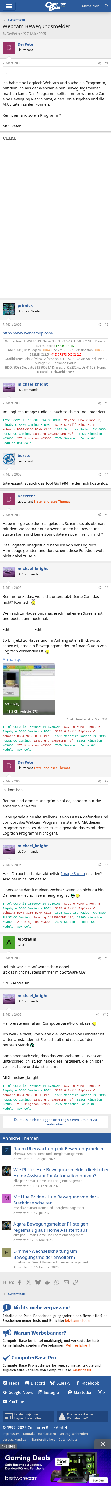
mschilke (19, 1208)
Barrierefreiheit (43, 1439)
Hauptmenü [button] (9, 6)
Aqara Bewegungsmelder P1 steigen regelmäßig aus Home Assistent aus (50, 1227)
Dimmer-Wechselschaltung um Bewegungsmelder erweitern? (45, 1254)
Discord (38, 1383)
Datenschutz (67, 1439)
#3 (106, 403)
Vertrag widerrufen (73, 1434)
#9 (106, 958)
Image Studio (73, 873)
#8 (106, 865)
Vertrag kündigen (15, 1439)
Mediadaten (47, 1434)
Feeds (14, 1383)
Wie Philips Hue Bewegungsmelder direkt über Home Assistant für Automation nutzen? (61, 1172)
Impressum (11, 1434)
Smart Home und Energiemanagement (55, 1154)
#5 (106, 515)
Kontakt (29, 1434)
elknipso (19, 1181)
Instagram (53, 1392)
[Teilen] (99, 63)
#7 (106, 781)
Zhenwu (19, 1154)
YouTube (16, 1401)
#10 (105, 1014)
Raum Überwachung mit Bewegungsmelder (58, 1149)
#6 (106, 587)
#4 (106, 474)
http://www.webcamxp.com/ (28, 333)
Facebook (90, 1383)
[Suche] (106, 6)
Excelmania (21, 1262)
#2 (106, 324)
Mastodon (83, 1392)
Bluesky (63, 1383)
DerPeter (13, 33)
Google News (21, 1392)
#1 (106, 63)
